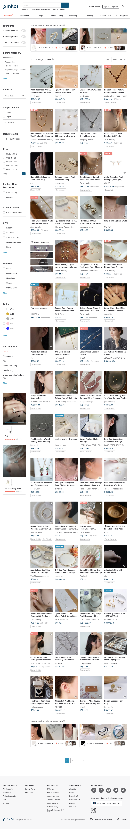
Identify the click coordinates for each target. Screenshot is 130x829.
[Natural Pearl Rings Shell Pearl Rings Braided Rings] (91, 556)
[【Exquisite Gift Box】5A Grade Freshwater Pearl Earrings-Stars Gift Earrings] (66, 207)
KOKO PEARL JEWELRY (114, 445)
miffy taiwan (45, 9)
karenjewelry (60, 357)
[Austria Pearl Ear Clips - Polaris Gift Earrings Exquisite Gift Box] (41, 556)
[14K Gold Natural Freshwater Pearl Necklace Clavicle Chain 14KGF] (66, 338)
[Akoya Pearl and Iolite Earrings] (91, 425)
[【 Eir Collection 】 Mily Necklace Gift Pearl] (66, 76)
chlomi (82, 707)
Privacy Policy (52, 803)
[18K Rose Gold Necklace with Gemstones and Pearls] (41, 469)
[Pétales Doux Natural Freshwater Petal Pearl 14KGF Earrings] (66, 294)
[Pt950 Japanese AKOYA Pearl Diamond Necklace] (41, 76)
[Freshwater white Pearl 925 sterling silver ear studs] (66, 120)
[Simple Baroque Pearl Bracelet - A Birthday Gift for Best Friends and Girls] (41, 513)
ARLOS (107, 183)
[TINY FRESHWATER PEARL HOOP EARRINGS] (91, 207)
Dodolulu (55, 9)
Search (65, 5)
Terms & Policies (53, 800)
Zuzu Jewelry (109, 139)
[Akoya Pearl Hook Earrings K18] (41, 382)
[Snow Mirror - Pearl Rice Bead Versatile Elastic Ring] (115, 294)
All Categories (8, 789)
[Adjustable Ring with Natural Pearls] (115, 556)
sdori (106, 532)
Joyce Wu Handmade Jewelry (67, 532)
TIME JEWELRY (61, 619)
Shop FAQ (29, 792)
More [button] (5, 78)
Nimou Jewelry (61, 270)
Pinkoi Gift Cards (9, 796)
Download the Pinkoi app (108, 803)
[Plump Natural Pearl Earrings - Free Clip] (41, 338)
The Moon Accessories (64, 227)
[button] (24, 173)
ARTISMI (58, 707)
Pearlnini (83, 576)
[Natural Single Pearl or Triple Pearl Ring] (41, 163)
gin (31, 183)
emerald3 (108, 314)
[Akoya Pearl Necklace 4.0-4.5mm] (115, 338)
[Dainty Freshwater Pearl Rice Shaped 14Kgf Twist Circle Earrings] (66, 513)
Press (71, 792)
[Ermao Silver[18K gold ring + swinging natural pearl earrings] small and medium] (66, 251)
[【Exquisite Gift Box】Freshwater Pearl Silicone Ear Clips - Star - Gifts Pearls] (91, 251)
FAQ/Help (50, 789)
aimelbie (58, 488)
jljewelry (58, 96)
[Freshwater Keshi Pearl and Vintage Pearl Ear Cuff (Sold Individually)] (41, 687)
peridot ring (8, 370)
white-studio (60, 139)
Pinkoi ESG (73, 796)
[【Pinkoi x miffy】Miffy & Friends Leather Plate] (115, 513)
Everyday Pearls (86, 139)
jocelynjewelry (109, 401)
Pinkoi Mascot (74, 800)
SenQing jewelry (37, 532)
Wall (4, 800)
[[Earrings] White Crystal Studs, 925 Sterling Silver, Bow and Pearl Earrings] (91, 687)
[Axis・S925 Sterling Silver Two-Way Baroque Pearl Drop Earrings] (115, 382)
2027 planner (34, 9)
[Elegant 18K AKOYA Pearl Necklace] (91, 76)
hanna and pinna (86, 227)
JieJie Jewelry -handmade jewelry (68, 401)
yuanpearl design (86, 401)
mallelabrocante (36, 707)
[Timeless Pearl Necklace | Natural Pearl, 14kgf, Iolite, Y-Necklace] (66, 382)
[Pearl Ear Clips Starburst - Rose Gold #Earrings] (115, 469)
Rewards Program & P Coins (55, 811)
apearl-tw (59, 576)
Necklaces (8, 356)
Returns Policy (52, 807)
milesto (62, 9)
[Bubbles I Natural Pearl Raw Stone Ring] (66, 163)
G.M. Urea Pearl (110, 663)
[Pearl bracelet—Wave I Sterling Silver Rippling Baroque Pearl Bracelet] (41, 425)
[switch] (14, 30)
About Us (72, 789)
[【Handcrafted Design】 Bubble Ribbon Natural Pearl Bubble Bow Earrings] (91, 643)
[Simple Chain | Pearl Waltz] (115, 207)
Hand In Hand (60, 445)
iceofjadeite (108, 707)
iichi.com (72, 807)
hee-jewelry (35, 96)
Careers (72, 803)
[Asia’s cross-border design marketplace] (10, 6)
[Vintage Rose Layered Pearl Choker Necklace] (66, 469)
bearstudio (59, 183)
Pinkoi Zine (7, 792)
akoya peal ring (10, 365)
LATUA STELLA (110, 619)
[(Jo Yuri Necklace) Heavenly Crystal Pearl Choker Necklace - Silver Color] (66, 643)
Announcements (53, 796)
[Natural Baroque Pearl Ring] (115, 687)
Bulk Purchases (53, 792)
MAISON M (34, 314)
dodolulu (25, 9)
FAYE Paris (59, 314)
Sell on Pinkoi (94, 6)
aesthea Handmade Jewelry (115, 96)
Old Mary (108, 227)
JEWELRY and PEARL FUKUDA (117, 357)
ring (4, 360)
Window (6, 803)
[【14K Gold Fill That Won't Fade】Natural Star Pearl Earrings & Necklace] (66, 600)
